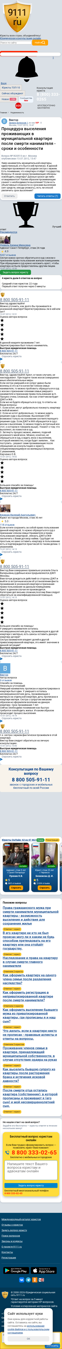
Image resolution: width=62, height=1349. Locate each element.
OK (28, 1338)
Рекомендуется (8, 232)
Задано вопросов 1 (18, 123)
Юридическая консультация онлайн (20, 38)
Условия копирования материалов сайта (34, 1306)
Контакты (7, 1252)
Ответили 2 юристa (13, 971)
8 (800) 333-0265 (48, 97)
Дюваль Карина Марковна (15, 245)
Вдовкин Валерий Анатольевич (17, 515)
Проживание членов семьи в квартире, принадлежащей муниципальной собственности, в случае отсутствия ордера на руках (30, 1054)
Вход (3, 83)
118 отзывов (7, 523)
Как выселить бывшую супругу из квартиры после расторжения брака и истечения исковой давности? (29, 1075)
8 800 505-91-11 (14, 299)
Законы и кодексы (12, 1241)
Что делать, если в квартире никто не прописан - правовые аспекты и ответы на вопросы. (30, 1035)
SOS (18, 105)
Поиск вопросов (11, 1235)
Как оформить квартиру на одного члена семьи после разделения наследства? (29, 979)
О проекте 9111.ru (12, 1246)
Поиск (40, 840)
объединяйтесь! (32, 35)
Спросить (16, 887)
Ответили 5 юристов (14, 1044)
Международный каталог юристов (21, 1219)
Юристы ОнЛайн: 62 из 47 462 (19, 840)
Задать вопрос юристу (15, 272)
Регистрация (52, 840)
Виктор (13, 120)
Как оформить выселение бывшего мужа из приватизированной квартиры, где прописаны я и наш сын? (30, 1015)
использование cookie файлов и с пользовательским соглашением (28, 1329)
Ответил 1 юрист (12, 929)
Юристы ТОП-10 (11, 87)
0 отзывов (6, 680)
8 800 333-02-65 (33, 1152)
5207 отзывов (8, 253)
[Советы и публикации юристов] (17, 17)
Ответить (9, 196)
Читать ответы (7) (47, 196)
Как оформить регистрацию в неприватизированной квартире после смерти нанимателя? (28, 996)
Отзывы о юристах (12, 1224)
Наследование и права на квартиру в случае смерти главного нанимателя (30, 962)
